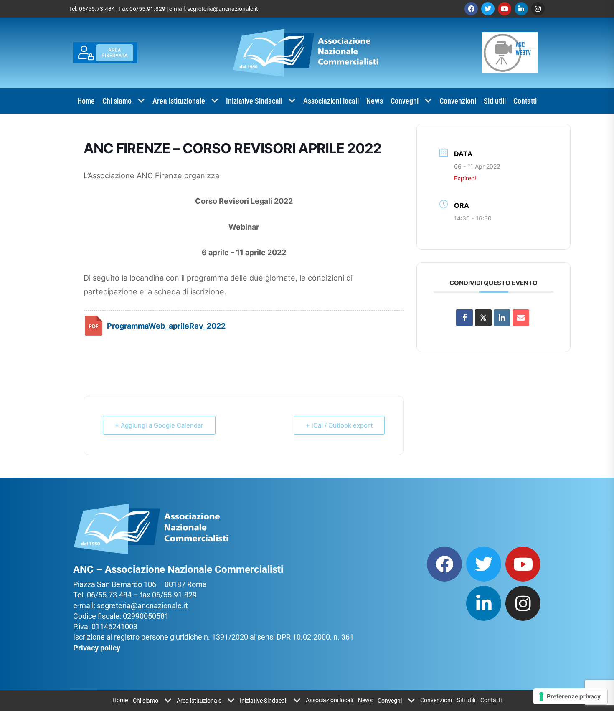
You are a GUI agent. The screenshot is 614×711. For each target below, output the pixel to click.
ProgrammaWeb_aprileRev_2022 (166, 325)
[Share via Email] (521, 317)
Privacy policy (96, 647)
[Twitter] (488, 8)
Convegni (405, 100)
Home (86, 100)
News (374, 100)
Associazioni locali (331, 100)
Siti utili (495, 100)
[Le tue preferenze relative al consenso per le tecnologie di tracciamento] (570, 696)
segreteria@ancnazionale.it (222, 8)
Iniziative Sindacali (254, 100)
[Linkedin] (521, 8)
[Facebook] (471, 8)
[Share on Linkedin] (502, 317)
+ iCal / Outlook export (339, 425)
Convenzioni (457, 100)
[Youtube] (504, 8)
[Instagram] (538, 8)
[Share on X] (483, 317)
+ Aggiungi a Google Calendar (159, 425)
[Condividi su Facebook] (464, 317)
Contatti (525, 100)
